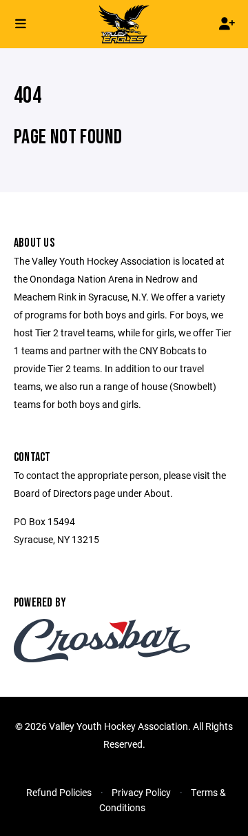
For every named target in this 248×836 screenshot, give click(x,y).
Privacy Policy (141, 792)
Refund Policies (59, 792)
